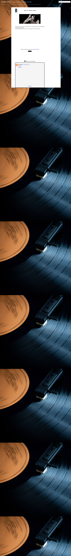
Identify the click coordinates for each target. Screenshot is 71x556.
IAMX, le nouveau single (30, 10)
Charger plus (30, 85)
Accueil (8, 4)
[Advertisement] (50, 26)
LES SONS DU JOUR (14, 4)
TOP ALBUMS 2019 (22, 4)
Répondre (19, 67)
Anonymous (20, 64)
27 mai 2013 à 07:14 (26, 64)
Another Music (36, 49)
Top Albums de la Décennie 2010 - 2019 (34, 4)
